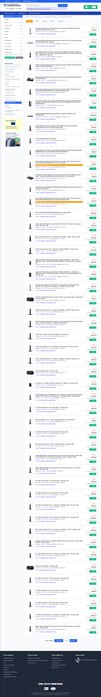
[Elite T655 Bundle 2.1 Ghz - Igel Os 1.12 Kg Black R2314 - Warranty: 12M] (30, 446)
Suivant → (73, 640)
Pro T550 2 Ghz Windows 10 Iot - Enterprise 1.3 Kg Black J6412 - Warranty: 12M (57, 505)
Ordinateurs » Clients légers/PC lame (48, 33)
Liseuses (7, 84)
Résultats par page (13, 52)
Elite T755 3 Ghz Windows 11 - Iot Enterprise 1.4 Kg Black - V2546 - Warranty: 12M (57, 237)
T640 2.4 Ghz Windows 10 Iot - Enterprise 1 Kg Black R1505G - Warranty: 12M (56, 249)
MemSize (13, 37)
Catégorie (37, 21)
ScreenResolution (13, 49)
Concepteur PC (56, 658)
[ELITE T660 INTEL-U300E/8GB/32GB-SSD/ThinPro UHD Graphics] (30, 214)
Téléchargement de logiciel (59, 665)
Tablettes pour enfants (10, 95)
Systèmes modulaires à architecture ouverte (10, 89)
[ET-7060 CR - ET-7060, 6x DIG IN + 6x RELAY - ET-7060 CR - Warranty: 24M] (30, 385)
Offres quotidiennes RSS (10, 676)
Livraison (6, 669)
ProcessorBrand (13, 43)
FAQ (5, 662)
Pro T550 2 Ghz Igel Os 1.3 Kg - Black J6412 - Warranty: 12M (51, 407)
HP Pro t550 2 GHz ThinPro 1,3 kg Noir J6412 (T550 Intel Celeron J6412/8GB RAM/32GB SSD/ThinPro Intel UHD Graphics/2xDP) (56, 126)
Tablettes (7, 105)
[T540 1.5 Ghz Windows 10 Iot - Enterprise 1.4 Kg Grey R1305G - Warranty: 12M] (30, 348)
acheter (92, 34)
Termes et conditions (9, 665)
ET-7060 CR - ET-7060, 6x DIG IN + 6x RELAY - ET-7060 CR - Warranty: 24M (56, 383)
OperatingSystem (13, 40)
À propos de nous (8, 660)
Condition (13, 31)
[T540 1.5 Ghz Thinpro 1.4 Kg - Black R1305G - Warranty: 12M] (30, 336)
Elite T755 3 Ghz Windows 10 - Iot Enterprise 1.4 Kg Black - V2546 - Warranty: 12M (57, 529)
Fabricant (13, 19)
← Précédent (58, 640)
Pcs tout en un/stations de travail (12, 86)
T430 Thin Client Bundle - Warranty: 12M (46, 371)
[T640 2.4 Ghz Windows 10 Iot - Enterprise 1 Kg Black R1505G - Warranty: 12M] (30, 251)
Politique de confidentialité (10, 672)
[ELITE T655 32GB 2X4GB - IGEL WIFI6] (30, 140)
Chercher (63, 5)
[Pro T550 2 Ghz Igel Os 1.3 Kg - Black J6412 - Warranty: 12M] (30, 409)
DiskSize (13, 34)
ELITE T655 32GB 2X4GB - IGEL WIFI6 (45, 138)
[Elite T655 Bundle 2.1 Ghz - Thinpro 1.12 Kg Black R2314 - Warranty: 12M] (30, 421)
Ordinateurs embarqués (10, 100)
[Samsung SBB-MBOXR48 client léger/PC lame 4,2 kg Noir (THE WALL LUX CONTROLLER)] (30, 116)
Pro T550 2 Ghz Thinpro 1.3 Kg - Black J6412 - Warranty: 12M (52, 480)
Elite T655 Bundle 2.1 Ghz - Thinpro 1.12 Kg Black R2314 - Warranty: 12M (54, 419)
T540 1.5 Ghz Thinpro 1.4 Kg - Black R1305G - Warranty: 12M (51, 334)
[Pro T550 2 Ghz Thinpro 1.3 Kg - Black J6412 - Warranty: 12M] (30, 482)
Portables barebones (9, 69)
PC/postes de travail (9, 76)
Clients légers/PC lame (10, 102)
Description (44, 21)
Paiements (6, 667)
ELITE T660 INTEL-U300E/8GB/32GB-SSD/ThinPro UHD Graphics (53, 212)
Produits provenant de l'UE (44, 9)
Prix (67, 21)
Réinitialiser (19, 57)
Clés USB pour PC (9, 92)
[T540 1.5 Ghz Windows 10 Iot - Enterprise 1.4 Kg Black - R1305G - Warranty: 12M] (30, 312)
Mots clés (13, 22)
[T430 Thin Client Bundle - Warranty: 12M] (30, 373)
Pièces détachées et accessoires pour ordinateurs (12, 111)
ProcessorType (13, 46)
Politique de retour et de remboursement (38, 660)
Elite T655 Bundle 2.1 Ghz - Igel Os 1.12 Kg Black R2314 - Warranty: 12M (54, 444)
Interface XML (55, 667)
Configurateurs (55, 662)
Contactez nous (32, 662)
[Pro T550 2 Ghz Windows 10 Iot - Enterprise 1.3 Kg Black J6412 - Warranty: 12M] (30, 507)
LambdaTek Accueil (9, 658)
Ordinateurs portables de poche (12, 79)
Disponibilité (13, 28)
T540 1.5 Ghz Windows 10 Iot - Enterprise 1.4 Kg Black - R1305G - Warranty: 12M (57, 310)
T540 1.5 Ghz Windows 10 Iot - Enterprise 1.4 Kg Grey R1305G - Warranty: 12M (56, 346)
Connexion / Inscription (34, 658)
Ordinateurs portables (10, 114)
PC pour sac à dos (9, 97)
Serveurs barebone (9, 71)
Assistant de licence (57, 660)
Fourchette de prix (13, 25)
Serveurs (7, 81)
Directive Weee (7, 674)
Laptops (7, 74)
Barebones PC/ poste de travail (12, 66)
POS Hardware (8, 107)
